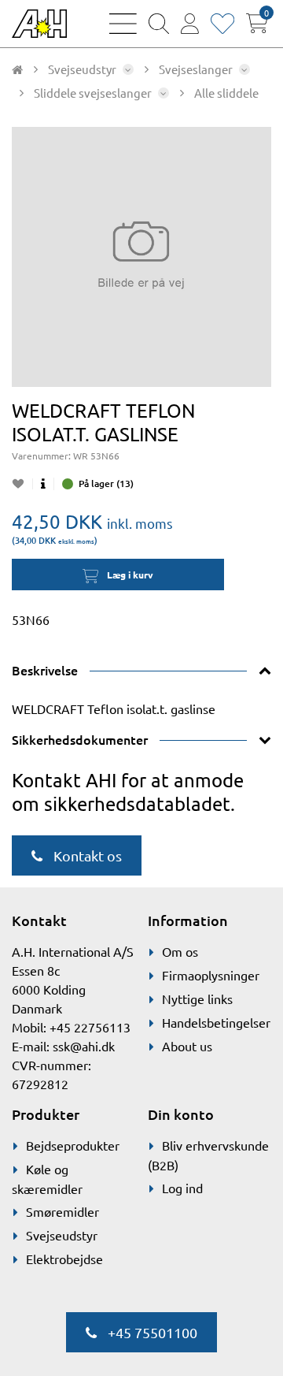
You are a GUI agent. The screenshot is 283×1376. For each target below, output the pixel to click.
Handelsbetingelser (216, 1022)
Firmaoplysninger (210, 975)
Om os (180, 951)
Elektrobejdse (64, 1258)
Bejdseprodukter (72, 1145)
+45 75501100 (151, 1332)
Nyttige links (197, 998)
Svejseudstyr (61, 1235)
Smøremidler (62, 1211)
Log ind (182, 1188)
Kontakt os (86, 855)
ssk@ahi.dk (84, 1046)
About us (187, 1046)
